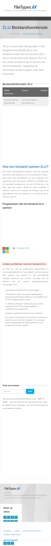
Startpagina (14, 34)
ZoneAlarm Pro (23, 248)
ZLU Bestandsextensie (32, 34)
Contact (17, 531)
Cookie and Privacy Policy (31, 531)
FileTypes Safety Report (11, 535)
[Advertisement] (25, 135)
